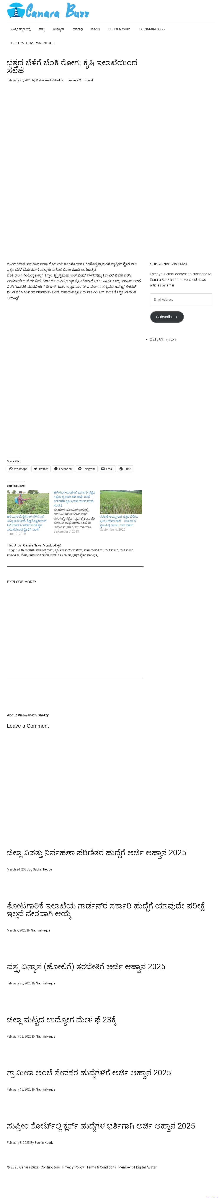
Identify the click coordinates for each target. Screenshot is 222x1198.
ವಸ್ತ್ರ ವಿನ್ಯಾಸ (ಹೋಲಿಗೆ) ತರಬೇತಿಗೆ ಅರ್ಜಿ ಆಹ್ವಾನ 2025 (86, 966)
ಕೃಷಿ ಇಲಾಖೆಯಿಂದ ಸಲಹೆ (68, 550)
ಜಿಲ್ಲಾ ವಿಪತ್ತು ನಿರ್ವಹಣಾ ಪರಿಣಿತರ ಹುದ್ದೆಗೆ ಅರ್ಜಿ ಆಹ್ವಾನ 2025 (96, 852)
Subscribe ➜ (167, 317)
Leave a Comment (80, 80)
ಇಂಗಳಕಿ (30, 550)
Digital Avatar (146, 1167)
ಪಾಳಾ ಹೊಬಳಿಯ (93, 550)
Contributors (50, 1167)
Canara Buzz (48, 11)
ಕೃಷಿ (59, 545)
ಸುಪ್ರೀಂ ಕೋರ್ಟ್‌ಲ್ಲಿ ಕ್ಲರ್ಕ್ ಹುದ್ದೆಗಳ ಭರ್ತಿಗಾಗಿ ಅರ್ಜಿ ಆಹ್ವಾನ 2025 (101, 1126)
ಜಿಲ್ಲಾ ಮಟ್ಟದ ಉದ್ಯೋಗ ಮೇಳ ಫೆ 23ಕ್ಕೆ (61, 1019)
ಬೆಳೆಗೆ (24, 555)
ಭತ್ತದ (75, 555)
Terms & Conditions (101, 1167)
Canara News (32, 545)
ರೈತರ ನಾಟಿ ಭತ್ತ (89, 555)
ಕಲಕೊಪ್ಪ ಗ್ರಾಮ (44, 550)
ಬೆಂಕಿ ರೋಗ (111, 550)
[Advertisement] (75, 125)
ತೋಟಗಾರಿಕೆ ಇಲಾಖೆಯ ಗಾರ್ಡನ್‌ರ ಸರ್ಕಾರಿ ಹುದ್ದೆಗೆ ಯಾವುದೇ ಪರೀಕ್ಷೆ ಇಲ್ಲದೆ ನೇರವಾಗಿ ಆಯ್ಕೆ (106, 909)
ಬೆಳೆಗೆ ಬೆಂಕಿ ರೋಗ (38, 555)
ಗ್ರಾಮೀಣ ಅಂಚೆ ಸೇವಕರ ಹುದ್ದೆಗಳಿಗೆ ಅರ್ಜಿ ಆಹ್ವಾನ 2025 (89, 1072)
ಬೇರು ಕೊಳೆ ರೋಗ (60, 555)
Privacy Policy (73, 1167)
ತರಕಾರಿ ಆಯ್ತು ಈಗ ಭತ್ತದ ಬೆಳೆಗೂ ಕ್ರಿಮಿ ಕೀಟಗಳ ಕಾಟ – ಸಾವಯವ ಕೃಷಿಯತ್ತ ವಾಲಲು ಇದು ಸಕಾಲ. (119, 521)
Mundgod (49, 545)
